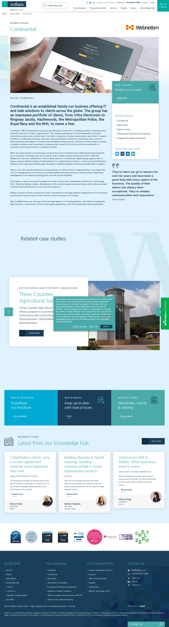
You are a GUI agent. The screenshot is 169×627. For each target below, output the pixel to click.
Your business (79, 8)
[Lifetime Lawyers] (126, 537)
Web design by (133, 606)
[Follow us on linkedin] (90, 3)
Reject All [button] (93, 326)
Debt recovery (123, 130)
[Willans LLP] (14, 5)
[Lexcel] (31, 537)
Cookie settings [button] (80, 326)
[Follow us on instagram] (94, 3)
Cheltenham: (128, 2)
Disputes (92, 583)
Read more (17, 494)
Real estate (122, 125)
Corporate (52, 570)
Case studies (14, 14)
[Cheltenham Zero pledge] (142, 537)
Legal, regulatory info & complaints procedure (48, 606)
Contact (152, 2)
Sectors (113, 8)
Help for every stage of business (60, 600)
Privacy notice (22, 606)
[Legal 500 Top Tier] (63, 537)
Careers (145, 2)
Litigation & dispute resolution (131, 138)
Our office (10, 600)
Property (92, 574)
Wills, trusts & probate (97, 579)
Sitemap (72, 606)
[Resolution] (110, 537)
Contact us (10, 591)
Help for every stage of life (99, 591)
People (124, 8)
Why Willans (11, 579)
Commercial (122, 121)
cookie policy (105, 317)
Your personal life (98, 8)
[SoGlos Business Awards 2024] (79, 537)
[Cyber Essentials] (16, 537)
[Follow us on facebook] (87, 3)
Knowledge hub (147, 8)
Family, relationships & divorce (101, 570)
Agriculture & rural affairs (58, 583)
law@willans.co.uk (139, 570)
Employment (94, 587)
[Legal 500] (47, 537)
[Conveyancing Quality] (94, 537)
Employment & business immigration (133, 134)
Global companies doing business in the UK (65, 595)
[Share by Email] (133, 154)
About (133, 8)
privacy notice (65, 319)
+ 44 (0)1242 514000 (140, 574)
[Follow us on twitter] (117, 154)
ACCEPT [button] (106, 326)
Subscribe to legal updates (16, 595)
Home (112, 2)
